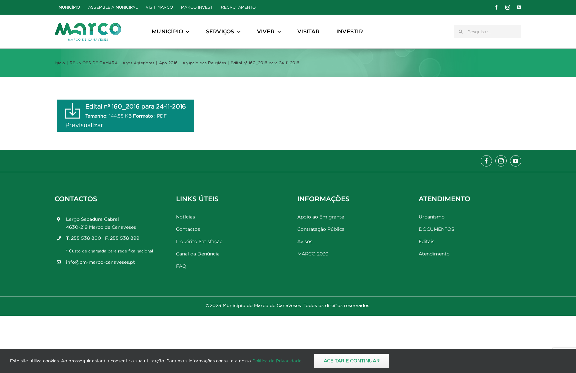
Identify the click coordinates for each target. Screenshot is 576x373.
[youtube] (519, 7)
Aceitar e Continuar (352, 360)
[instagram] (507, 7)
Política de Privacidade (277, 360)
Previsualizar (84, 125)
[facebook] (496, 7)
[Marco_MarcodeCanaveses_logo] (88, 25)
